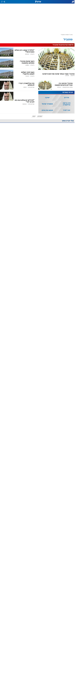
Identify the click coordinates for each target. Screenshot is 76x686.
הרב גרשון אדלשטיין (66, 104)
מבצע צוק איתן (47, 110)
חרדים (66, 98)
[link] (56, 63)
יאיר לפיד (66, 110)
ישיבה (47, 98)
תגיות (67, 34)
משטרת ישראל (47, 104)
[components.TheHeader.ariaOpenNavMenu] (64, 2)
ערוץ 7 (71, 34)
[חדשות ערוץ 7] (38, 2)
